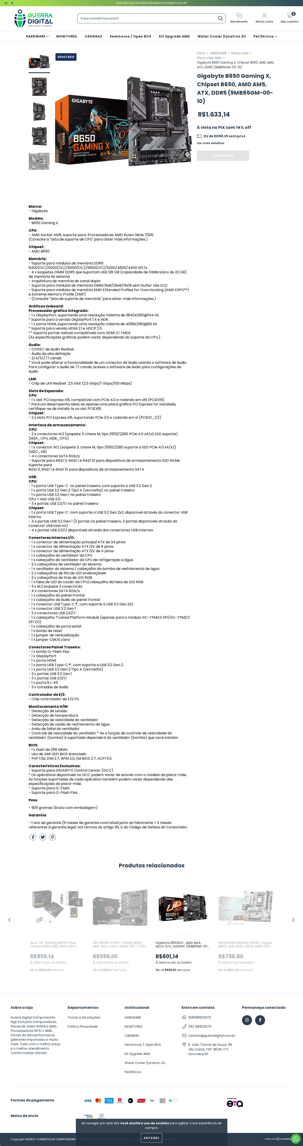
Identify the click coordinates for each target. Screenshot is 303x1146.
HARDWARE (36, 36)
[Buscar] (220, 19)
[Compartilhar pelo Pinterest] (52, 839)
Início (201, 53)
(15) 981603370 (199, 1026)
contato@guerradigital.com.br (211, 1035)
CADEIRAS (93, 36)
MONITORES (66, 36)
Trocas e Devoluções (84, 1017)
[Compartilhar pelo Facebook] (33, 839)
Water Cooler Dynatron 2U (222, 36)
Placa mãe (239, 53)
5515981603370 (199, 1017)
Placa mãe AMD (209, 58)
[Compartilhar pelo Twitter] (43, 839)
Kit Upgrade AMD (174, 36)
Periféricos (264, 36)
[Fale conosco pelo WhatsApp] (296, 1139)
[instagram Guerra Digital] (6, 3)
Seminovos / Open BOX (131, 36)
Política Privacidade (83, 1026)
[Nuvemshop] (278, 1139)
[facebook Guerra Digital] (12, 3)
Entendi (151, 1138)
